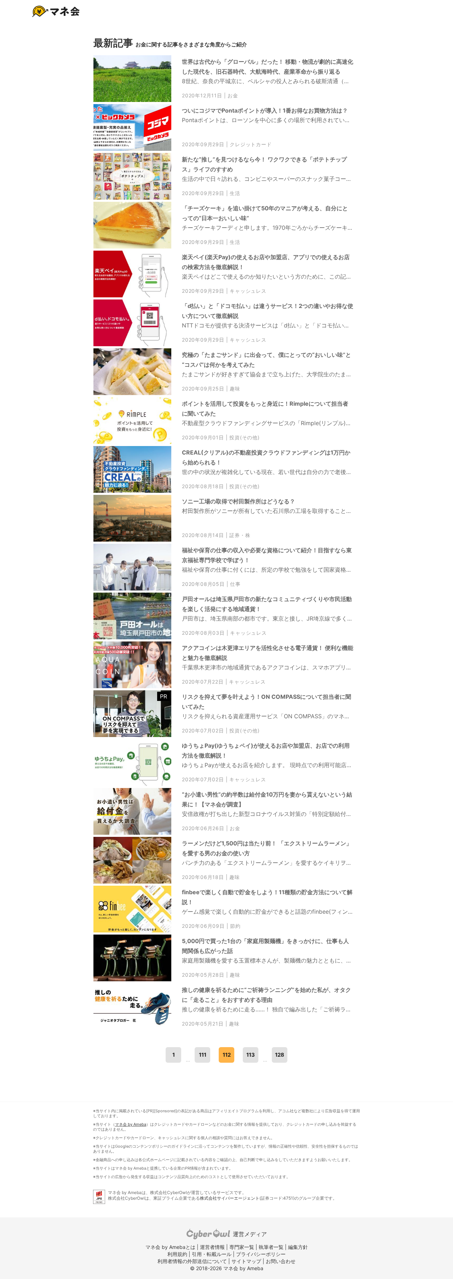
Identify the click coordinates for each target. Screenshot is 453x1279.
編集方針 (298, 1247)
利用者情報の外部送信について (192, 1261)
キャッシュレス (248, 291)
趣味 (235, 389)
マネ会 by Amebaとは (170, 1247)
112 (227, 1054)
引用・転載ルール (211, 1254)
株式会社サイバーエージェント (229, 1198)
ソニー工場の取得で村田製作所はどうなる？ (238, 501)
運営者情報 (212, 1247)
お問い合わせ (281, 1261)
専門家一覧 (241, 1247)
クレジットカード (250, 144)
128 (279, 1054)
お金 (233, 95)
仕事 (235, 584)
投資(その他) (244, 437)
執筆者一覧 (271, 1247)
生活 (235, 193)
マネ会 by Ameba (130, 1124)
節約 (235, 926)
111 (202, 1054)
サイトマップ (246, 1261)
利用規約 (177, 1254)
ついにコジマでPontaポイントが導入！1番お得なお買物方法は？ (265, 110)
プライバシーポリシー (261, 1254)
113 (250, 1054)
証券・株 (239, 535)
